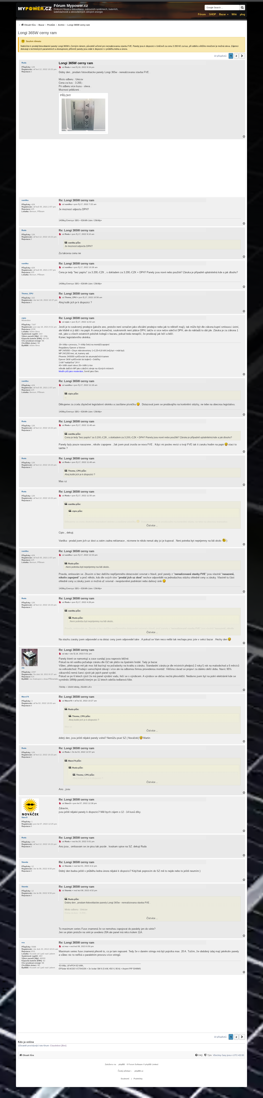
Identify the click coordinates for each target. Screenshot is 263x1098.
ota (23, 668)
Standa (25, 862)
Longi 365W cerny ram (37, 33)
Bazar (222, 14)
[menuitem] (54, 24)
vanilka (25, 200)
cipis (24, 318)
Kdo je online (26, 1042)
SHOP (212, 14)
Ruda (24, 63)
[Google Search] (242, 7)
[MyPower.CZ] (35, 8)
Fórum (202, 14)
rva (23, 942)
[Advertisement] (131, 168)
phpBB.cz (139, 1071)
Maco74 (25, 697)
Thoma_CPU (27, 293)
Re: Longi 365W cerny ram (76, 200)
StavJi (25, 817)
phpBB (122, 1064)
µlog (242, 14)
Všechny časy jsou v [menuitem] (228, 1055)
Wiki (234, 14)
